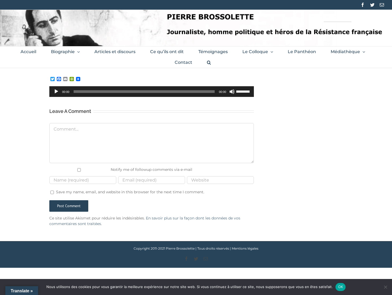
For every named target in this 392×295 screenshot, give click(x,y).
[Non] (385, 287)
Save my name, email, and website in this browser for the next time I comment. (130, 192)
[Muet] (232, 91)
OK (340, 287)
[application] (151, 91)
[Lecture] (56, 91)
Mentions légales (245, 248)
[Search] (209, 62)
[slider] (243, 91)
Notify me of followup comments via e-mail (151, 169)
